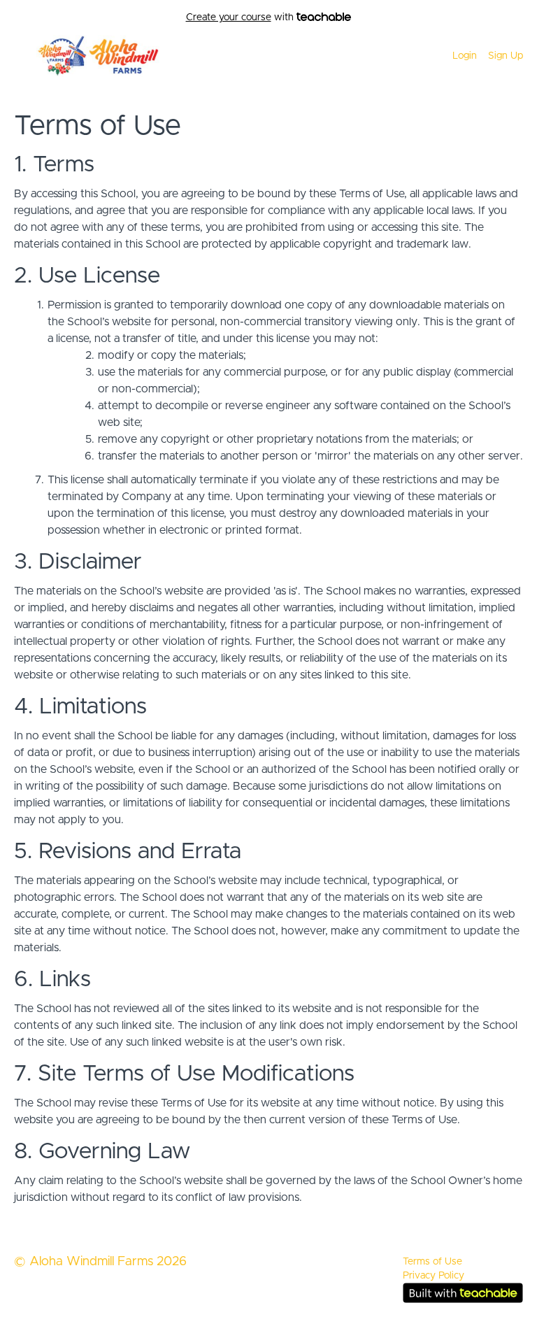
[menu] (482, 56)
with (241, 17)
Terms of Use (432, 1262)
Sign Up (505, 56)
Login (464, 56)
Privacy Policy (433, 1276)
